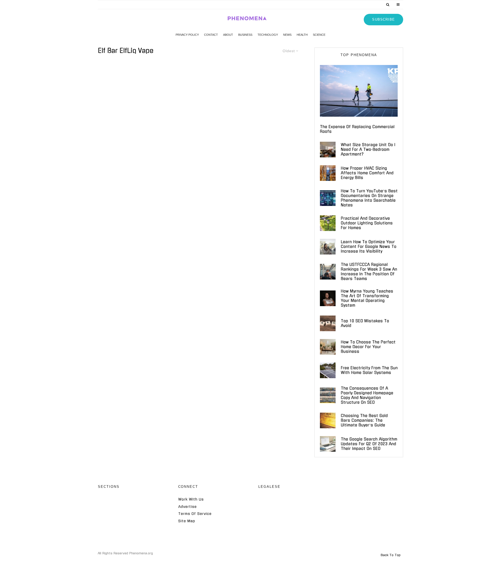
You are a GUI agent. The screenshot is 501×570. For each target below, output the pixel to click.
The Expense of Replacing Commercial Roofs (357, 129)
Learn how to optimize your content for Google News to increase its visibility (368, 246)
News (287, 34)
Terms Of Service (195, 513)
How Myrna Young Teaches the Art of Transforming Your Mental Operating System (367, 298)
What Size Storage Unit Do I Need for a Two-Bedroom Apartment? (368, 149)
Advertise (187, 506)
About (228, 34)
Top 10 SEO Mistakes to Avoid (365, 323)
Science (319, 34)
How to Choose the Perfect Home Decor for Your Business (368, 346)
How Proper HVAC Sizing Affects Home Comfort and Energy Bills (367, 173)
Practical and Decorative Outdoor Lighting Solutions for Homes (367, 223)
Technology (268, 34)
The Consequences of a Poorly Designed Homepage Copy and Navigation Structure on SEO (367, 395)
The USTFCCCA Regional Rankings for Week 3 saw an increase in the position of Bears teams (369, 272)
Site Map (186, 521)
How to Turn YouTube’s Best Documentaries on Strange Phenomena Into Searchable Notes (369, 198)
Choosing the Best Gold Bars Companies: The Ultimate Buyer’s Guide (364, 420)
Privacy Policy (187, 34)
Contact (211, 34)
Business (245, 34)
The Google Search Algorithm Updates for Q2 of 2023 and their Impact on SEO (369, 443)
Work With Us (191, 499)
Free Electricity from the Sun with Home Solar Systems (369, 370)
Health (302, 34)
